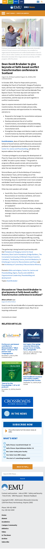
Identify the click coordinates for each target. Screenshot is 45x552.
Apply (16, 1)
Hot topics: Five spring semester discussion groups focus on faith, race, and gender (31, 347)
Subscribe (5, 542)
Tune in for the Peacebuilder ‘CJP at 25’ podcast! (11, 385)
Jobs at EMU (22, 493)
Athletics (5, 528)
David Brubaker (7, 141)
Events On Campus (23, 13)
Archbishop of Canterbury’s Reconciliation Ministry (22, 264)
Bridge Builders (32, 254)
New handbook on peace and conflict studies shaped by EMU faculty (32, 378)
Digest (15, 273)
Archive (4, 538)
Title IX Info (6, 496)
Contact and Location (9, 493)
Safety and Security (35, 493)
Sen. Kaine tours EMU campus (16, 455)
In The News (6, 535)
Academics (6, 522)
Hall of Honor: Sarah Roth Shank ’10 (18, 445)
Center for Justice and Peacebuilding (15, 149)
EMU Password (17, 496)
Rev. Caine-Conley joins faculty (16, 451)
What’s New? (10, 13)
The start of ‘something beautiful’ (18, 458)
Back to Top (22, 467)
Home (4, 515)
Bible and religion (15, 270)
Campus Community (9, 525)
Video (4, 532)
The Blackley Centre (17, 259)
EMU (29, 7)
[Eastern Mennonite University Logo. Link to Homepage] (16, 7)
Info (4, 1)
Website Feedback (30, 496)
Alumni (4, 518)
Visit (10, 1)
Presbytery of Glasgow (12, 252)
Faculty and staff (24, 273)
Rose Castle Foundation (17, 254)
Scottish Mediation (32, 259)
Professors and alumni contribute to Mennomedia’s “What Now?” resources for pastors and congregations (10, 348)
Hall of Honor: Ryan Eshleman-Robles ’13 (20, 448)
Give (21, 1)
